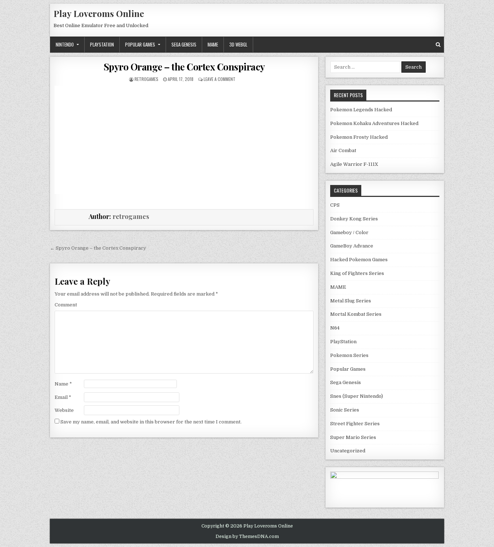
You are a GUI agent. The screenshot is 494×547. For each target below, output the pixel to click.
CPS (335, 205)
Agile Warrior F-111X (354, 164)
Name (63, 384)
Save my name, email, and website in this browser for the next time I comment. (151, 422)
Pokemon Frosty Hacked (359, 137)
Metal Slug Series (350, 300)
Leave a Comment (219, 79)
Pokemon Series (349, 355)
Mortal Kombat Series (356, 314)
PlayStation (102, 44)
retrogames (146, 79)
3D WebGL (238, 44)
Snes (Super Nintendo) (356, 396)
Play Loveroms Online (99, 13)
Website (64, 410)
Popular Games (140, 44)
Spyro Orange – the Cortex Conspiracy (184, 66)
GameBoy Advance (351, 246)
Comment (66, 304)
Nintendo (65, 44)
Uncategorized (347, 450)
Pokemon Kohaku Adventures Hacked (374, 123)
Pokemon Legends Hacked (361, 109)
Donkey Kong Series (354, 218)
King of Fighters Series (357, 273)
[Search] (438, 44)
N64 (335, 328)
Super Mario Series (353, 437)
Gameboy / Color (349, 232)
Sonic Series (344, 410)
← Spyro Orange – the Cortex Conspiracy (98, 248)
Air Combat (343, 150)
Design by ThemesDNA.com (247, 536)
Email (63, 397)
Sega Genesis (183, 44)
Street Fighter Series (355, 423)
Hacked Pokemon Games (359, 259)
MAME (213, 44)
